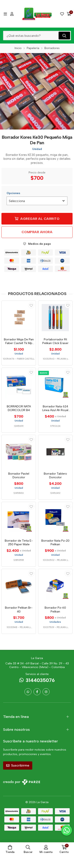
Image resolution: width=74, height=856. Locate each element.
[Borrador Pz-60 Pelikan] (55, 586)
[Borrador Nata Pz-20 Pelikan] (55, 519)
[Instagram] (46, 691)
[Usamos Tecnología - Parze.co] (21, 782)
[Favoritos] (62, 14)
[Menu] (5, 14)
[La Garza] (37, 13)
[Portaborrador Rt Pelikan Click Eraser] (55, 318)
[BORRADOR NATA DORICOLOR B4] (19, 385)
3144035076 (40, 680)
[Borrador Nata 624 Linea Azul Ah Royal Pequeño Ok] (55, 385)
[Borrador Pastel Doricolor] (19, 452)
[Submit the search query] (64, 35)
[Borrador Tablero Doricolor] (55, 452)
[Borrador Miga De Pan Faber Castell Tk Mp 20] (19, 318)
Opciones (13, 193)
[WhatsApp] (27, 691)
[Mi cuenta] (12, 14)
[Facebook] (37, 691)
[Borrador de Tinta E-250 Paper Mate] (19, 519)
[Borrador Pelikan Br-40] (19, 586)
